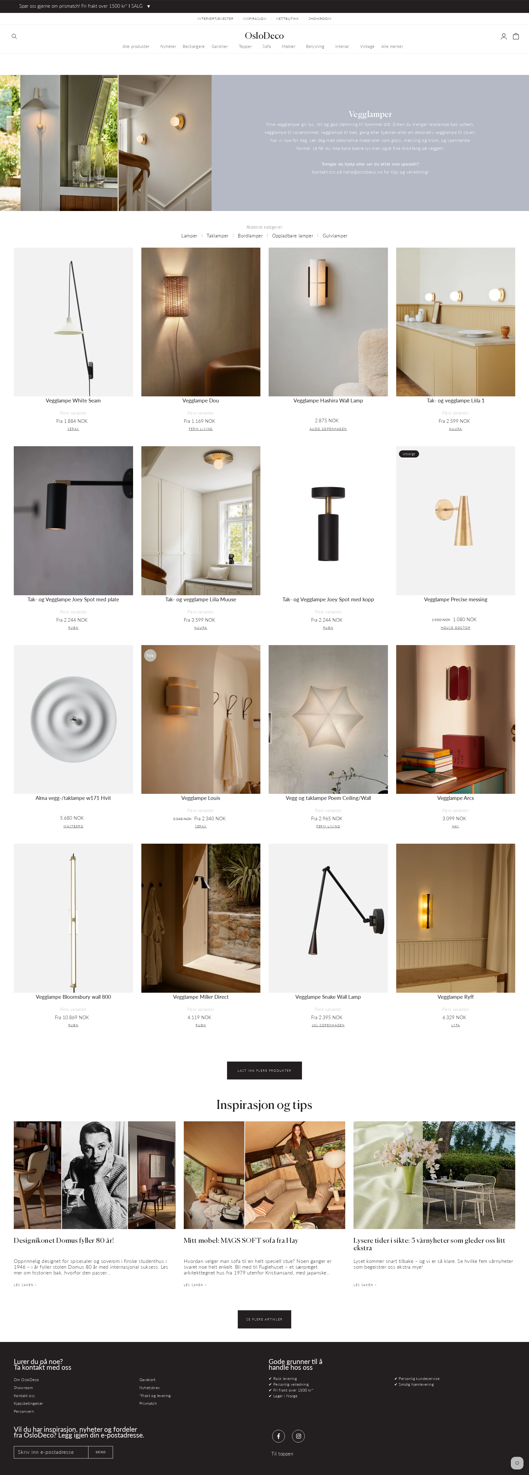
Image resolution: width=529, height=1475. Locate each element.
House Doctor (456, 627)
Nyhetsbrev (149, 1387)
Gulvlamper (335, 236)
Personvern (24, 1411)
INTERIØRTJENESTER (215, 19)
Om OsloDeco (26, 1379)
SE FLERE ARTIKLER (264, 1319)
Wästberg (73, 826)
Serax (73, 429)
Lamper (189, 236)
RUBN (73, 627)
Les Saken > (25, 1285)
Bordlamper (250, 236)
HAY (456, 826)
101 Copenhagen (328, 1025)
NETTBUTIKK (287, 19)
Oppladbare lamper (292, 236)
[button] (14, 36)
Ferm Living (201, 429)
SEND (101, 1452)
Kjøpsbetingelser (28, 1403)
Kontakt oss (24, 1395)
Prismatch (148, 1403)
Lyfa (455, 1025)
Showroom (23, 1387)
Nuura (455, 429)
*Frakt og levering (155, 1395)
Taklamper (217, 236)
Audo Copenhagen (328, 429)
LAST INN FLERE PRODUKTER (264, 1070)
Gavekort (147, 1379)
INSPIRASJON (254, 19)
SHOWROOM (320, 19)
